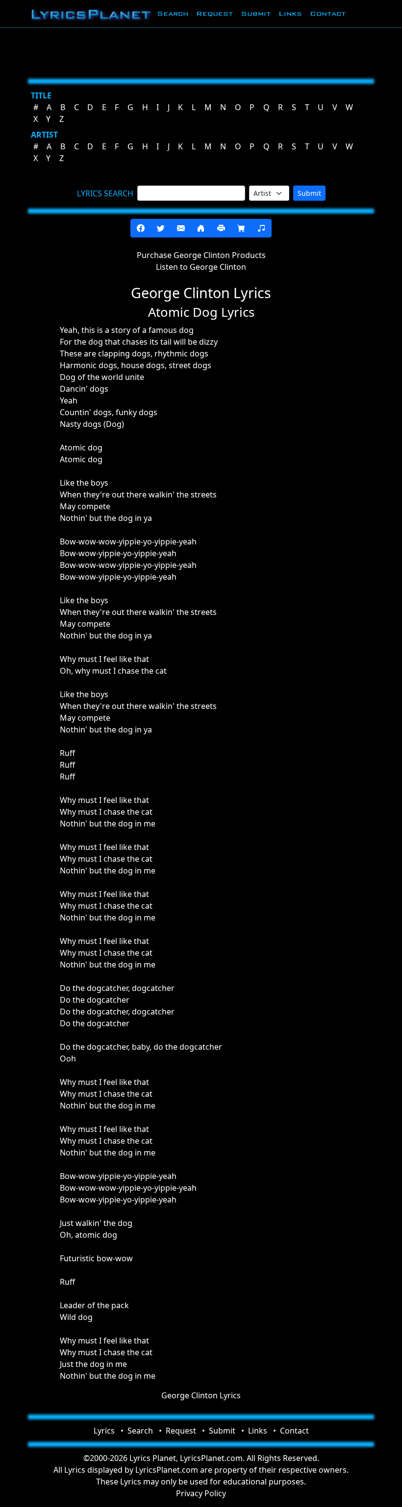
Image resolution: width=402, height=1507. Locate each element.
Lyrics (104, 1430)
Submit (256, 13)
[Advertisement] (201, 51)
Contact (328, 13)
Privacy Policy (201, 1493)
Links (290, 13)
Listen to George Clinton (201, 266)
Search (172, 13)
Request (214, 13)
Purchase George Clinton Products (201, 255)
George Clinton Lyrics (201, 1395)
